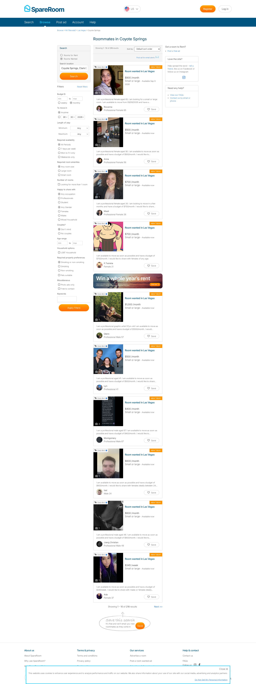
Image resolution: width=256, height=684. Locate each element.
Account (78, 22)
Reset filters (82, 86)
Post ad (61, 22)
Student (64, 202)
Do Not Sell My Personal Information (211, 680)
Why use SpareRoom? (34, 661)
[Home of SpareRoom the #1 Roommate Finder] (44, 9)
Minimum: (63, 128)
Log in (225, 8)
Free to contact (67, 288)
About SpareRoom (32, 655)
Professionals (67, 198)
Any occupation (68, 194)
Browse (45, 22)
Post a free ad (174, 51)
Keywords (61, 294)
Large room (66, 171)
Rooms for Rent (70, 55)
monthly (76, 103)
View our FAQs (177, 95)
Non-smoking (67, 270)
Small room (66, 175)
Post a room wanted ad (141, 661)
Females (64, 211)
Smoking (65, 266)
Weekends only (68, 157)
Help (93, 22)
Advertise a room (138, 655)
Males (63, 215)
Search (29, 22)
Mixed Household (69, 219)
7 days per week (68, 149)
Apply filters (73, 307)
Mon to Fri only (68, 153)
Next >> (158, 606)
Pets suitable (66, 275)
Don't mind (66, 229)
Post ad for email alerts (145, 57)
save (140, 625)
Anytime (64, 112)
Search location (67, 63)
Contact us (188, 655)
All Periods (66, 144)
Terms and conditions (87, 655)
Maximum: (63, 134)
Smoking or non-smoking (72, 262)
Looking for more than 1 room (74, 184)
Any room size (67, 166)
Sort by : (130, 49)
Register (207, 8)
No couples (66, 233)
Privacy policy (84, 661)
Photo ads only (67, 284)
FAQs (185, 661)
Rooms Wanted (70, 59)
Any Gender (66, 207)
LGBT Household (68, 252)
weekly (64, 103)
